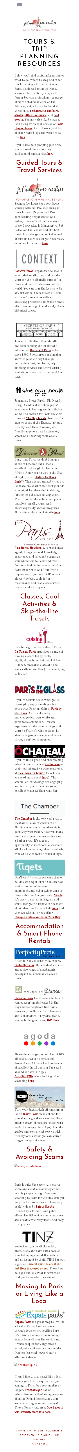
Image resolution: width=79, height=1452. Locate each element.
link (22, 137)
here (50, 153)
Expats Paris (23, 1322)
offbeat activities (35, 115)
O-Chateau (52, 764)
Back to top (38, 1444)
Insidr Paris (30, 1114)
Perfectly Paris (24, 965)
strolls (19, 115)
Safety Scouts (45, 1206)
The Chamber (23, 818)
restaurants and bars (44, 111)
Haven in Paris (24, 998)
